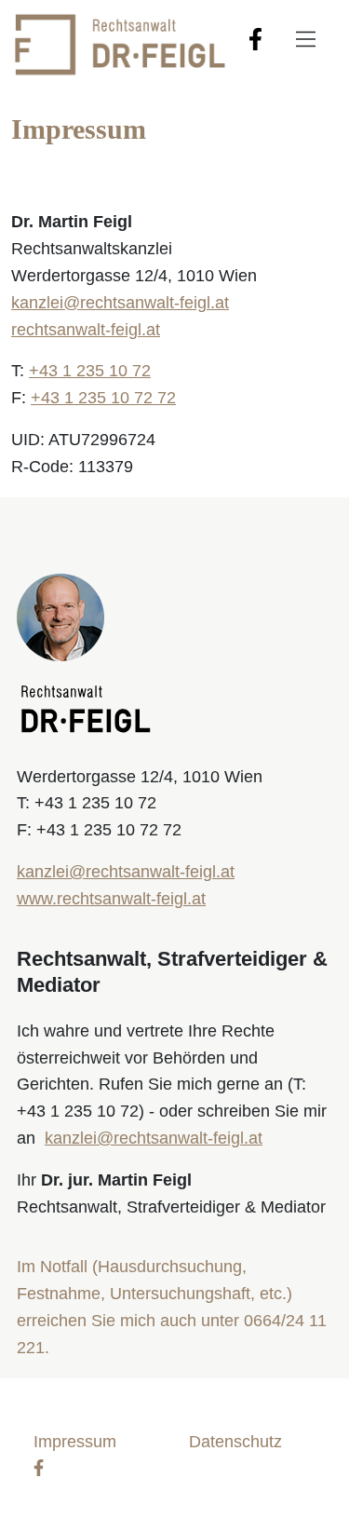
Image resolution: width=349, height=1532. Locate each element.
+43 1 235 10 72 (90, 370)
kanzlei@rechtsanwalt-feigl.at (120, 302)
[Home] (118, 43)
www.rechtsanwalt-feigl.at (111, 898)
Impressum (75, 1441)
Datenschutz (235, 1441)
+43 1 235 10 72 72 (103, 397)
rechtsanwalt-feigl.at (85, 329)
